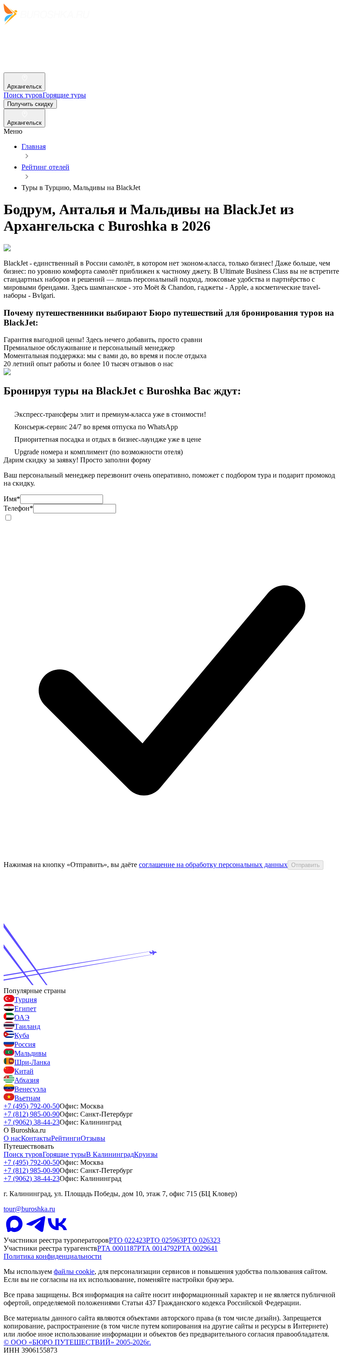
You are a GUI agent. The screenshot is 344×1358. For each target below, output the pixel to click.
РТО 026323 (201, 1240)
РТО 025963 (164, 1240)
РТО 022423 (127, 1240)
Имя (12, 499)
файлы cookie (74, 1271)
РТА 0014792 (157, 1248)
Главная (34, 146)
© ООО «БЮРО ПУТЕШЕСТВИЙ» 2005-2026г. (77, 1342)
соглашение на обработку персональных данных (213, 864)
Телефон (18, 508)
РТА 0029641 (197, 1248)
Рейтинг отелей (45, 167)
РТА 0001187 (117, 1248)
